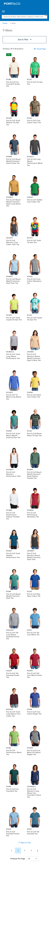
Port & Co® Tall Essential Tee (33, 833)
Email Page (41, 49)
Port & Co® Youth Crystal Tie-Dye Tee (14, 319)
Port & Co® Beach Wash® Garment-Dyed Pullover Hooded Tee (34, 475)
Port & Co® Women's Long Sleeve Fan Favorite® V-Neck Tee (34, 793)
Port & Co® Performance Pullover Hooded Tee (12, 516)
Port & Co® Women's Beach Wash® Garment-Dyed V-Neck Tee (34, 357)
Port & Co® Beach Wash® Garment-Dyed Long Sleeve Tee (13, 203)
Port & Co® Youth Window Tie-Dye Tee (13, 122)
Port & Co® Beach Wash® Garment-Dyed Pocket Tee (13, 161)
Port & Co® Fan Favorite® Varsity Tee (13, 84)
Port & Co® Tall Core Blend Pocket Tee (34, 675)
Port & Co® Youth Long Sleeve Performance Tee (13, 356)
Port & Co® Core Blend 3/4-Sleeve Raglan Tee (34, 752)
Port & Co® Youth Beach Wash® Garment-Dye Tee (13, 435)
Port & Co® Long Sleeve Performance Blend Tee (34, 162)
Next (38, 851)
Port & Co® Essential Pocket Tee (12, 834)
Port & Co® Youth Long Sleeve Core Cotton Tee (13, 714)
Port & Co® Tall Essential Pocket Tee (12, 675)
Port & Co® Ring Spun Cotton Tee (33, 595)
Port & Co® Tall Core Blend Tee (33, 634)
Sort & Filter (23, 40)
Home (5, 23)
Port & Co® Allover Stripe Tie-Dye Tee (34, 434)
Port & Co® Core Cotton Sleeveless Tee (34, 281)
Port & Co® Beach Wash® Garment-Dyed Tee (13, 596)
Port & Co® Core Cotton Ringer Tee (34, 713)
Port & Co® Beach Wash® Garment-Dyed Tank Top (13, 281)
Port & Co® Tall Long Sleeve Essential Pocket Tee (12, 636)
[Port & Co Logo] (12, 3)
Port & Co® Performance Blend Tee (13, 752)
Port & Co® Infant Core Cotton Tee (34, 396)
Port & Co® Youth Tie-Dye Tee (34, 241)
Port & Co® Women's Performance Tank (13, 474)
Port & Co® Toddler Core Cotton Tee (34, 201)
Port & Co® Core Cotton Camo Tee (34, 121)
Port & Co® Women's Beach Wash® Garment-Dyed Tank (34, 556)
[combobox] (32, 859)
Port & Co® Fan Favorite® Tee (12, 790)
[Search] (46, 15)
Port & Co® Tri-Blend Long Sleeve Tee (13, 397)
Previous (11, 851)
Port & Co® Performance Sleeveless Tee (33, 515)
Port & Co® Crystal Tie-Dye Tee (34, 319)
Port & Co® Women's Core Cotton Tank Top (12, 242)
